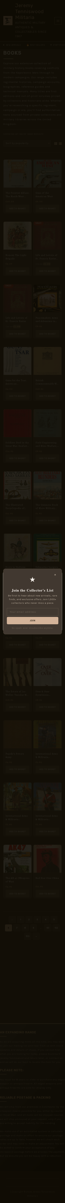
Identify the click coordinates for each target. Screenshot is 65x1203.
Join (32, 620)
